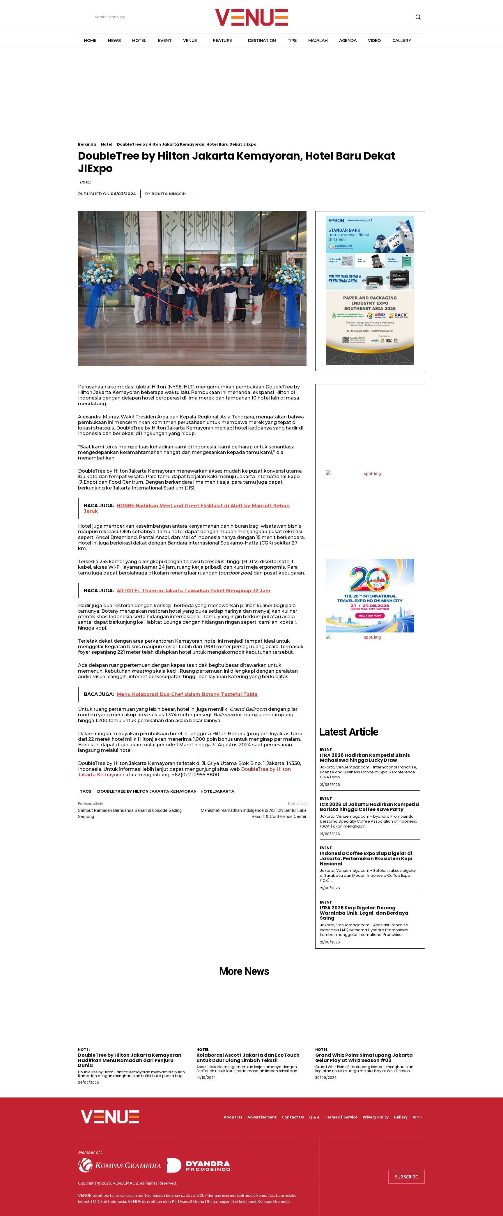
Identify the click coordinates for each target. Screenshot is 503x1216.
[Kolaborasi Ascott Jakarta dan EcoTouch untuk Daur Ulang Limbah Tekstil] (251, 1017)
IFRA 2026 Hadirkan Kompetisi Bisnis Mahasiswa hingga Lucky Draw (365, 758)
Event (326, 749)
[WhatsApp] (419, 194)
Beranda (87, 144)
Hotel (106, 144)
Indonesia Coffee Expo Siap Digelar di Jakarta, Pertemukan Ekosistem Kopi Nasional (366, 858)
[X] (395, 17)
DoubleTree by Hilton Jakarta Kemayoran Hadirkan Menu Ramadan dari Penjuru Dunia (129, 1060)
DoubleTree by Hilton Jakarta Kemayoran (146, 791)
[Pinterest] (406, 194)
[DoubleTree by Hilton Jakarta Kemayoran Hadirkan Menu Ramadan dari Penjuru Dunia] (133, 1017)
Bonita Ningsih (168, 193)
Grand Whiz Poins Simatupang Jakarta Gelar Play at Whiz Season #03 (364, 1058)
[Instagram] (384, 17)
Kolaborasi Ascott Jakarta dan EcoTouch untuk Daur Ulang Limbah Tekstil (248, 1058)
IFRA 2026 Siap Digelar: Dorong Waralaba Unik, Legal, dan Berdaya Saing (364, 912)
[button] (418, 17)
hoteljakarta (217, 791)
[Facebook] (373, 17)
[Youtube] (406, 17)
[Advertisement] (251, 101)
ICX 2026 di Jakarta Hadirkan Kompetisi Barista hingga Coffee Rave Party (369, 807)
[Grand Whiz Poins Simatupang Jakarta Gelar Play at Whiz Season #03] (370, 1017)
